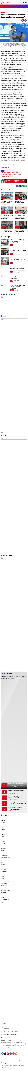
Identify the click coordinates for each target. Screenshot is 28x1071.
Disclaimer (12, 1059)
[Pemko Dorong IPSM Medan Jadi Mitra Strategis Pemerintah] (21, 225)
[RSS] (16, 1053)
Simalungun (4, 883)
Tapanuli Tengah (5, 890)
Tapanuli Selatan (5, 888)
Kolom (2, 850)
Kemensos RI (16, 172)
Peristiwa (3, 874)
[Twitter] (19, 186)
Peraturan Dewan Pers (7, 1061)
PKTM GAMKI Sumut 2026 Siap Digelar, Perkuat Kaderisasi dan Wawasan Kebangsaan (20, 217)
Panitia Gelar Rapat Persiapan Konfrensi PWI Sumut (6, 231)
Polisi (2, 876)
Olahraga (3, 867)
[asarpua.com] (7, 2)
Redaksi (17, 1061)
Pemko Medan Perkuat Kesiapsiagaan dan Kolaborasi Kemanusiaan (7, 217)
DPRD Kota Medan (5, 832)
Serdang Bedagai (5, 881)
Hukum (3, 843)
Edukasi (3, 834)
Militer (2, 862)
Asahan (9, 170)
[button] (21, 2)
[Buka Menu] (23, 2)
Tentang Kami (5, 1063)
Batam (3, 822)
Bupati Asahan (6, 172)
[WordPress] (10, 1053)
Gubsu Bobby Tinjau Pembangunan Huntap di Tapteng (15, 797)
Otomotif (3, 869)
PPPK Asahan (17, 174)
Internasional (4, 846)
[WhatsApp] (25, 186)
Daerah (3, 829)
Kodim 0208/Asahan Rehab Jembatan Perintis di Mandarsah (17, 802)
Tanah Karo (4, 885)
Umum (3, 12)
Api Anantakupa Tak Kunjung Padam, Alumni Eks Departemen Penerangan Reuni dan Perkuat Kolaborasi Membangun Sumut (6, 202)
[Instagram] (13, 1053)
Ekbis (2, 836)
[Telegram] (22, 186)
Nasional (3, 864)
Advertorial (4, 818)
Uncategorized (5, 899)
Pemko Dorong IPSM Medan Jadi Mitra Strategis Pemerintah (20, 231)
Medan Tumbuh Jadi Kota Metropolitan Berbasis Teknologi (15, 808)
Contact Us (4, 1059)
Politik (2, 878)
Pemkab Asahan (7, 174)
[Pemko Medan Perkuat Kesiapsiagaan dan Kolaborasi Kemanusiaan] (7, 210)
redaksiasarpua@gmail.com (11, 1034)
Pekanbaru (4, 871)
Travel (2, 895)
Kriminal (3, 853)
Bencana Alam (5, 825)
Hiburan (3, 841)
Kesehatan (4, 848)
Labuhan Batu (4, 855)
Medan (3, 860)
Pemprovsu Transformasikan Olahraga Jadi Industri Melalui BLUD (20, 202)
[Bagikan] (25, 20)
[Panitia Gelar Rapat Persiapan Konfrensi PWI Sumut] (7, 225)
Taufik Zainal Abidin (8, 176)
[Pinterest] (8, 1053)
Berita (3, 198)
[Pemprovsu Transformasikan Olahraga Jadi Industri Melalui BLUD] (21, 196)
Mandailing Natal (5, 857)
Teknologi (3, 892)
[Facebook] (17, 186)
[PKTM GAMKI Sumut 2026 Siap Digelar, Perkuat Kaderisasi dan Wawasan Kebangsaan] (21, 210)
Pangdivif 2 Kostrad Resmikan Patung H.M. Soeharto (16, 791)
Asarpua (16, 170)
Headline (18, 226)
